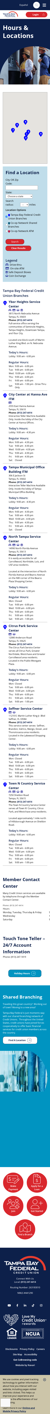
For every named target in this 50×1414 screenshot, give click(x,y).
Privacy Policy (27, 1349)
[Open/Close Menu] (44, 5)
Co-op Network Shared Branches (22, 224)
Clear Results (18, 248)
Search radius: (10, 202)
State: (9, 192)
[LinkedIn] (25, 1305)
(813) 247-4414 (24, 320)
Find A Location (17, 1040)
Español (23, 4)
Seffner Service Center (26, 708)
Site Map (17, 1354)
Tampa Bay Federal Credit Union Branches (24, 216)
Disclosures (11, 1349)
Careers (40, 1349)
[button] (27, 134)
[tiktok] (33, 1305)
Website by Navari (25, 1365)
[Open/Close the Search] (36, 5)
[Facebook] (17, 1305)
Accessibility (30, 1354)
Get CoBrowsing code (25, 1359)
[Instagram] (41, 1305)
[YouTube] (9, 1305)
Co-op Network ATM (22, 231)
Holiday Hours (22, 973)
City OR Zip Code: (12, 181)
